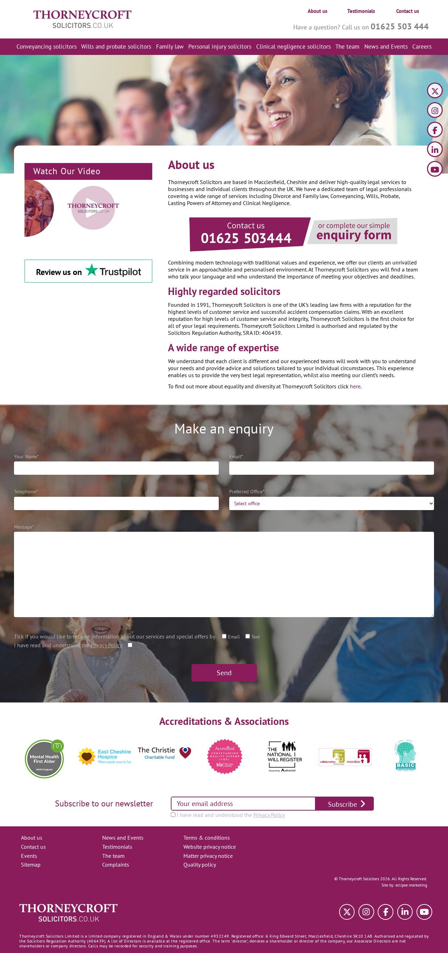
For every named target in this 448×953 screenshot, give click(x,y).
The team (347, 46)
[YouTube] (435, 170)
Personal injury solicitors (219, 46)
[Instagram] (435, 111)
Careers (422, 46)
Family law (170, 46)
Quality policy (199, 864)
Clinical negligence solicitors (293, 46)
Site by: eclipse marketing (404, 885)
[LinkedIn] (435, 150)
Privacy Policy (106, 645)
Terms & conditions (206, 837)
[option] (44, 759)
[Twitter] (435, 91)
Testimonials (361, 11)
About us (317, 11)
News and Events (386, 46)
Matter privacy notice (208, 855)
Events (29, 855)
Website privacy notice (209, 846)
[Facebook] (435, 131)
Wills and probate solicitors (116, 46)
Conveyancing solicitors (46, 46)
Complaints (115, 864)
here (355, 386)
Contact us (407, 11)
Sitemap (31, 864)
